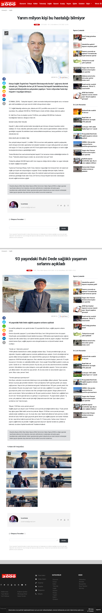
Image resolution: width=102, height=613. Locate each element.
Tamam (91, 611)
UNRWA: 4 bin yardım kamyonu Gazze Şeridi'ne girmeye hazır (89, 144)
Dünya (29, 4)
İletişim (39, 594)
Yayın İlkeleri (5, 594)
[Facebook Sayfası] (2, 585)
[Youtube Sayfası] (12, 585)
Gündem (82, 4)
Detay (92, 609)
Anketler (81, 582)
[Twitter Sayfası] (5, 585)
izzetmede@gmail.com (28, 207)
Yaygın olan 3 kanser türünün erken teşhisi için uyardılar (88, 70)
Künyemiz (41, 590)
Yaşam (68, 4)
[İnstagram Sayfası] (8, 585)
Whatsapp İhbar (22, 594)
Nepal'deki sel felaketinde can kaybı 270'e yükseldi (88, 120)
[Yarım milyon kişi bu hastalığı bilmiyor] (35, 51)
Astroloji (81, 588)
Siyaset (56, 4)
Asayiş (62, 4)
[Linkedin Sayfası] (15, 585)
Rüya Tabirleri (83, 586)
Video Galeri (42, 579)
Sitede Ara (82, 579)
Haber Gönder (21, 596)
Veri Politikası (5, 596)
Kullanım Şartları (22, 592)
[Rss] (19, 585)
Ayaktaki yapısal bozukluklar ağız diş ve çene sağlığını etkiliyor (89, 161)
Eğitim (75, 4)
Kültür (35, 4)
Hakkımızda (4, 592)
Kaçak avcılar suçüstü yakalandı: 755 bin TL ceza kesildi (89, 86)
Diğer (88, 4)
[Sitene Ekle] (26, 585)
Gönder (63, 228)
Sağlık (49, 4)
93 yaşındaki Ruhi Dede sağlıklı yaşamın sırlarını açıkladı (89, 136)
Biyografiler (82, 584)
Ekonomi (23, 4)
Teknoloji (42, 4)
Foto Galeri (41, 575)
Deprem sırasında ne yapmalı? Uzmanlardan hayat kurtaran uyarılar (89, 53)
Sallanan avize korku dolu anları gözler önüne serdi (88, 78)
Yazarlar (40, 583)
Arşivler (40, 586)
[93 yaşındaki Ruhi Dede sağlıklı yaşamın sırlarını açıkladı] (35, 293)
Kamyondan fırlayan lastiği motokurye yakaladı (88, 169)
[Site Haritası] (22, 585)
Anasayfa (4, 10)
